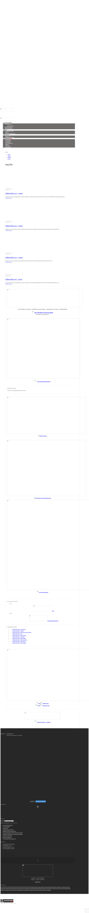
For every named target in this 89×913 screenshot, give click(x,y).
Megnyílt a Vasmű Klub (7, 835)
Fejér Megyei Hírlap (13, 888)
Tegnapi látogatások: (7, 847)
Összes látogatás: (6, 848)
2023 (25, 887)
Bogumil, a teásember (7, 837)
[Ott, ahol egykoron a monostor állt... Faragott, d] (28, 767)
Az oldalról (8, 142)
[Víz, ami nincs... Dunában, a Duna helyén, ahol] (28, 779)
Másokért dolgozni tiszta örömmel (11, 24)
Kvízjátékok (8, 140)
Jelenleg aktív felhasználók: (8, 844)
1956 (9, 887)
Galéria (7, 132)
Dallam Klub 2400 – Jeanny (14, 193)
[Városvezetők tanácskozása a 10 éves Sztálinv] (47, 766)
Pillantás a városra (9, 137)
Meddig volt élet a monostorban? (9, 831)
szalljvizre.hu (37, 881)
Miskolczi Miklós (35, 888)
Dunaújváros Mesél (4, 888)
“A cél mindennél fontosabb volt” (11, 49)
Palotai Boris (55, 888)
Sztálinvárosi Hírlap (10, 890)
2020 (18, 887)
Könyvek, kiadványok (10, 133)
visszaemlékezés (19, 890)
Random (9, 157)
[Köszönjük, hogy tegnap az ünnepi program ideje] (9, 742)
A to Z (9, 159)
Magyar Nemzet (28, 888)
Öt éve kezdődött (5, 75)
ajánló (32, 887)
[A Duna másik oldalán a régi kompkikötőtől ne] (66, 751)
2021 (20, 887)
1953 (6, 887)
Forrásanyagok (8, 143)
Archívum (2, 820)
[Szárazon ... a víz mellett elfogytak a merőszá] (66, 766)
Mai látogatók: (6, 845)
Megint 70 (7, 136)
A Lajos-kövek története (8, 825)
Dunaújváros (2, 19)
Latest (9, 154)
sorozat (62, 888)
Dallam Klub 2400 (9, 131)
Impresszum (8, 146)
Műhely (7, 144)
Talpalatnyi (8, 139)
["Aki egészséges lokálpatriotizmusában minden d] (28, 743)
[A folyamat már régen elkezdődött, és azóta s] (47, 777)
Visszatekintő (25, 890)
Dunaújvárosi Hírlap (66, 887)
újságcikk (49, 890)
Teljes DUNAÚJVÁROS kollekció (43, 381)
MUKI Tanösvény (43, 435)
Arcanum (35, 887)
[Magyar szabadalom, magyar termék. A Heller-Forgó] (9, 766)
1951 (1, 887)
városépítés (31, 890)
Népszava (44, 888)
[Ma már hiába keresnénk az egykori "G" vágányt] (28, 792)
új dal (46, 890)
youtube (35, 890)
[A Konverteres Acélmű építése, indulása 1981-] (47, 742)
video (15, 890)
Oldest (9, 156)
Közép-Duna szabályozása (8, 829)
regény (59, 888)
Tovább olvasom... (8, 230)
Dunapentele (53, 887)
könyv (24, 888)
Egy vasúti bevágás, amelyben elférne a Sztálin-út (13, 832)
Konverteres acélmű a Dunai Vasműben (13, 101)
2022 (23, 887)
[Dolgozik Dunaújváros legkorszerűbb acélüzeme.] (9, 753)
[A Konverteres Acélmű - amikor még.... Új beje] (66, 741)
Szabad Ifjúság (67, 888)
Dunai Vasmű (48, 887)
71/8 (53, 611)
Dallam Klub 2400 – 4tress (13, 279)
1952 (4, 887)
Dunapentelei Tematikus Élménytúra (43, 498)
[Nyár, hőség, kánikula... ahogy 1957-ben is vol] (9, 776)
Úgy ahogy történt (41, 890)
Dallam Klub (42, 887)
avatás (39, 887)
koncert (21, 888)
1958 (11, 887)
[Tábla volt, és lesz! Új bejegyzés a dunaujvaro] (47, 789)
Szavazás (7, 145)
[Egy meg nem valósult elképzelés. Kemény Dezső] (66, 778)
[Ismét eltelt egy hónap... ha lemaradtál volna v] (9, 791)
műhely (40, 888)
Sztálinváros (3, 890)
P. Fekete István (49, 888)
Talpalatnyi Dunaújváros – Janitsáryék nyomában (13, 834)
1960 (13, 887)
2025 (30, 887)
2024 (27, 887)
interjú (18, 888)
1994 (16, 887)
